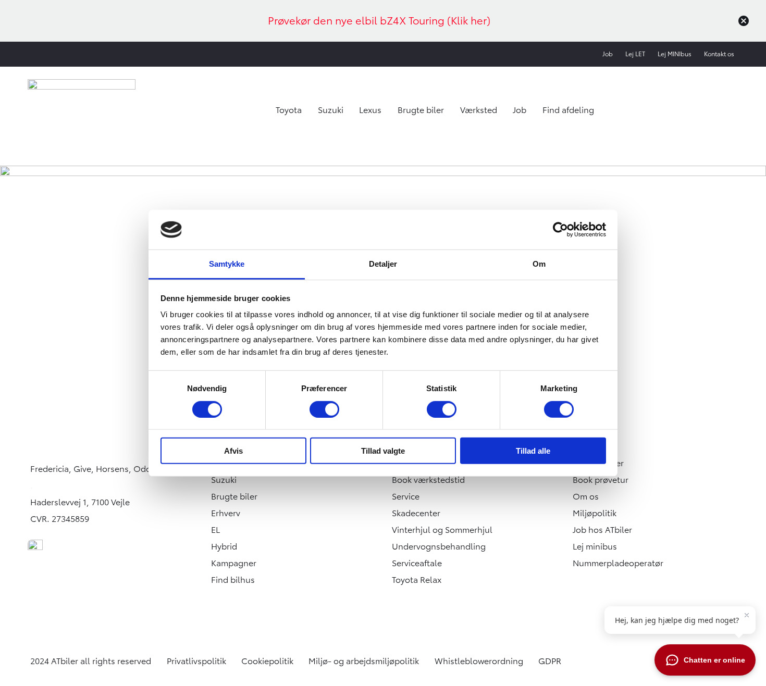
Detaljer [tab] (383, 263)
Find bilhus (233, 580)
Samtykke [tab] (227, 263)
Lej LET (635, 54)
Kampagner (233, 563)
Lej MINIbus (674, 54)
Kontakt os (719, 54)
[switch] (324, 409)
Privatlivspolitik (196, 661)
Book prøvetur (600, 480)
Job (607, 54)
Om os (586, 496)
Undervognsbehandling (439, 546)
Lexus (370, 110)
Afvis (233, 450)
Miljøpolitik (594, 513)
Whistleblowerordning (479, 661)
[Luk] (743, 21)
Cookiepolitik (267, 661)
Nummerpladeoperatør (618, 563)
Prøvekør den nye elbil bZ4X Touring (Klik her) (379, 20)
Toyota (289, 110)
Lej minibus (595, 546)
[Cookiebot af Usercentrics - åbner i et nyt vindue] (560, 230)
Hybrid (224, 546)
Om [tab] (539, 263)
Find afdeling (568, 110)
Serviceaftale (417, 563)
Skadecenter (416, 513)
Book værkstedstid (428, 480)
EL (215, 530)
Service (405, 496)
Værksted (478, 110)
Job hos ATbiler (602, 530)
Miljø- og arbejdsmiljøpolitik (363, 661)
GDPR (549, 661)
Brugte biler (421, 110)
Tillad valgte (383, 450)
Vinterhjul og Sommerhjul (442, 530)
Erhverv (225, 513)
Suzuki (330, 110)
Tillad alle (533, 450)
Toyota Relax (416, 580)
